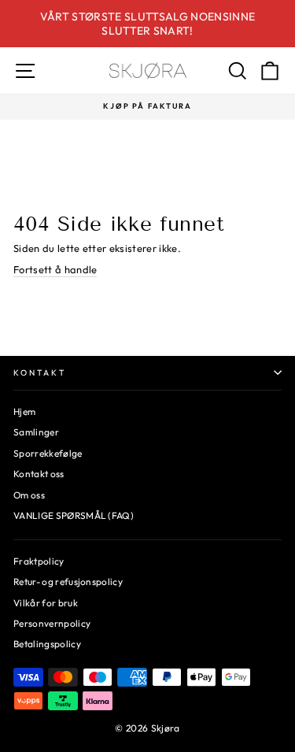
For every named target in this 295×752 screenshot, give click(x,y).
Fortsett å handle (55, 269)
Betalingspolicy (47, 644)
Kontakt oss (39, 474)
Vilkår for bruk (45, 603)
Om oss (29, 495)
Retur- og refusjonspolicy (68, 581)
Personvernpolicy (51, 623)
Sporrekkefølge (48, 453)
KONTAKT (39, 373)
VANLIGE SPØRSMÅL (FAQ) (73, 515)
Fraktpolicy (39, 561)
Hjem (24, 411)
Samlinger (36, 432)
